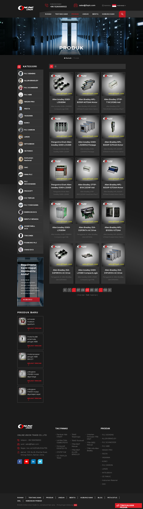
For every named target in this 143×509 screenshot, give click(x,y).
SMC (26, 167)
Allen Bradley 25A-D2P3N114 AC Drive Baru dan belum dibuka (87, 229)
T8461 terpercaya (76, 436)
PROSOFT (28, 191)
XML (19, 501)
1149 (105, 290)
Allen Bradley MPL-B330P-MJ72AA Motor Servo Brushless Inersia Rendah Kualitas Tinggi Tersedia (87, 101)
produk (75, 14)
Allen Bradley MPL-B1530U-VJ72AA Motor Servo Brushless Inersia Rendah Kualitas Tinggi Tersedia (113, 229)
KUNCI (26, 123)
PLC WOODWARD (30, 182)
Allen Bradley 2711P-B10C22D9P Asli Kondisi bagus (87, 186)
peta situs (112, 498)
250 (91, 290)
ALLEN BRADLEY (31, 81)
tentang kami (61, 14)
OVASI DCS (29, 250)
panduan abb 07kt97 (62, 436)
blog (100, 498)
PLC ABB (28, 95)
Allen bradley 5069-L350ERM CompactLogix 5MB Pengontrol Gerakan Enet (61, 101)
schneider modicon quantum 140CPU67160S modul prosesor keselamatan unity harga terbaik (33, 321)
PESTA (27, 109)
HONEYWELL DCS (29, 227)
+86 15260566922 (58, 7)
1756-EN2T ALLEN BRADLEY (76, 452)
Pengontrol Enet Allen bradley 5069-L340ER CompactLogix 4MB (61, 143)
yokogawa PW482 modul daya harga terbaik (33, 374)
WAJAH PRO (29, 102)
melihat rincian (34, 328)
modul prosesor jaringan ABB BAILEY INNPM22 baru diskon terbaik (33, 356)
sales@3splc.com (87, 5)
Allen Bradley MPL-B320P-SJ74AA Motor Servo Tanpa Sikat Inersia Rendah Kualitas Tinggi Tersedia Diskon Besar (113, 143)
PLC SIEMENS (29, 74)
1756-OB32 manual (91, 444)
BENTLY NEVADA (31, 219)
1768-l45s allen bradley (93, 449)
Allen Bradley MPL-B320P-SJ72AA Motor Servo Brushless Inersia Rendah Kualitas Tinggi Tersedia (113, 186)
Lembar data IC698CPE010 (62, 441)
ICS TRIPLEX (29, 198)
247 (78, 290)
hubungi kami (108, 14)
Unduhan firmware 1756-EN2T (93, 437)
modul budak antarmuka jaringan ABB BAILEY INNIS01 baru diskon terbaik (33, 339)
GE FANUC (28, 151)
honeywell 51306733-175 (62, 447)
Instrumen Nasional (28, 159)
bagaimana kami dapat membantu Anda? (28, 269)
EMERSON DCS (30, 212)
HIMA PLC (28, 174)
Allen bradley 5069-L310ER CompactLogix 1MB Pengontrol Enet (87, 271)
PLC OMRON (29, 130)
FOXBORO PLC (30, 243)
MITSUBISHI (29, 144)
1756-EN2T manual (76, 445)
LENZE (27, 137)
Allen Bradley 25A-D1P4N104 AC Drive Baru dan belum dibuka (113, 271)
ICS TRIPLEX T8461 (62, 457)
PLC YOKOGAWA (31, 205)
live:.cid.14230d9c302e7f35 (37, 448)
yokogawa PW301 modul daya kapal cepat (33, 391)
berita (95, 14)
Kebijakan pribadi (34, 501)
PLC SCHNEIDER (31, 88)
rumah (48, 14)
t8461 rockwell (78, 441)
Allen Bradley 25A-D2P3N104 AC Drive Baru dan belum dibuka (61, 271)
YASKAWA (28, 116)
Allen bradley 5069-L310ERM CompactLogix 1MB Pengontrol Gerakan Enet (61, 229)
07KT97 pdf (61, 452)
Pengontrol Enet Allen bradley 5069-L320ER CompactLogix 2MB (61, 186)
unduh (85, 14)
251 (96, 290)
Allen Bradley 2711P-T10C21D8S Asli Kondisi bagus (113, 101)
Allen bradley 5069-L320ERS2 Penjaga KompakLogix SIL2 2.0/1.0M (87, 143)
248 (82, 290)
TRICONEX (28, 236)
